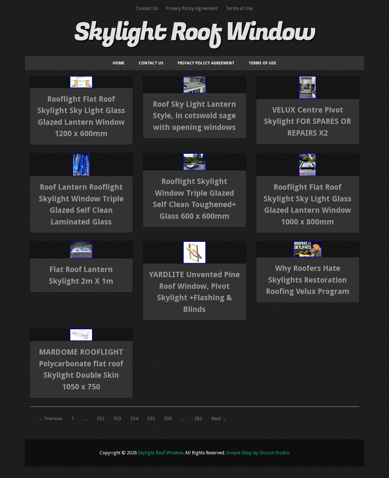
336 (168, 418)
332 (101, 418)
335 (151, 418)
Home (118, 63)
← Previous (50, 418)
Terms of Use (239, 8)
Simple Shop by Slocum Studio (257, 452)
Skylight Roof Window (194, 32)
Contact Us (147, 8)
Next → (219, 418)
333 (117, 418)
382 (198, 418)
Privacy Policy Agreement (192, 8)
